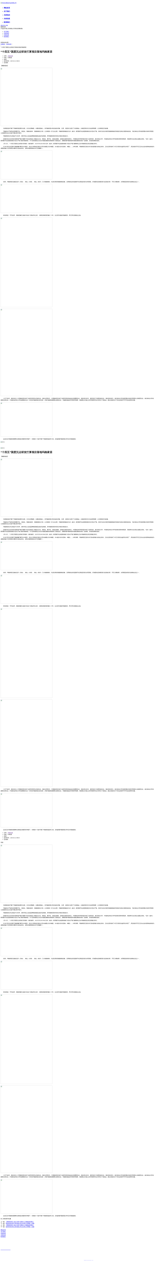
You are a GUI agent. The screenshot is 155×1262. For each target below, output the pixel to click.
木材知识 (7, 15)
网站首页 (7, 8)
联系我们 (7, 22)
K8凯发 (3, 44)
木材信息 (7, 18)
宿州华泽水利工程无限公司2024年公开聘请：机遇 (20, 1223)
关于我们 (7, 11)
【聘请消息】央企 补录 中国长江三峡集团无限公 (20, 1221)
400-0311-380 (4, 25)
